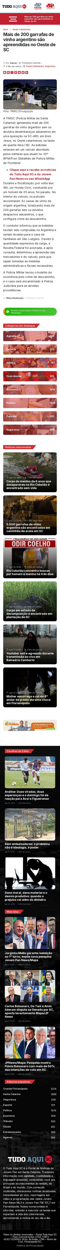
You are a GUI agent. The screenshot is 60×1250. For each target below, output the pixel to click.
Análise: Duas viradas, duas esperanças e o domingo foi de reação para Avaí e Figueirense (27, 795)
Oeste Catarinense (21, 29)
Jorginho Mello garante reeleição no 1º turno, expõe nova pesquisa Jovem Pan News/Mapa (28, 956)
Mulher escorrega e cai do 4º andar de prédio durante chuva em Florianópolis (28, 700)
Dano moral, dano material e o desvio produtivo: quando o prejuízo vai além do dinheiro (26, 896)
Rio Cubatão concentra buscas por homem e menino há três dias (29, 572)
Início (5, 29)
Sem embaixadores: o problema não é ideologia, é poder (27, 845)
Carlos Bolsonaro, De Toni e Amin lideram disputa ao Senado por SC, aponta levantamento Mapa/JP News (29, 1011)
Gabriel (13, 63)
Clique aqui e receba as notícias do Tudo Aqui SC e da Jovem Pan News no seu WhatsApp (33, 174)
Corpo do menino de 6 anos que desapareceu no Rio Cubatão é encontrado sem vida (28, 485)
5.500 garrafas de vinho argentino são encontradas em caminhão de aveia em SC (28, 528)
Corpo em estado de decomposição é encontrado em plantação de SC (29, 614)
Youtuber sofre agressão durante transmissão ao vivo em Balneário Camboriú (30, 657)
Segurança (50, 66)
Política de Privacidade (30, 1245)
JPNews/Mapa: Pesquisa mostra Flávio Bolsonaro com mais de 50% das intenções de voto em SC (30, 1066)
